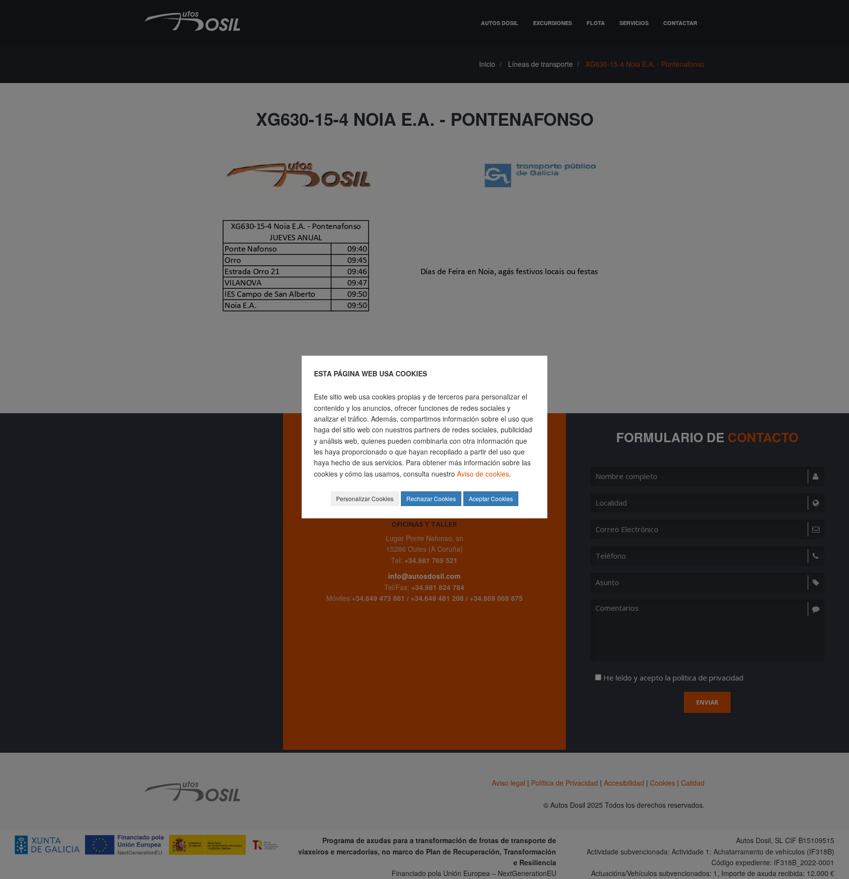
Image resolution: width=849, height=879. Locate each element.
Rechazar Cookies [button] (431, 498)
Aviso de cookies (483, 474)
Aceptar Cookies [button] (491, 498)
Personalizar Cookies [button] (365, 498)
